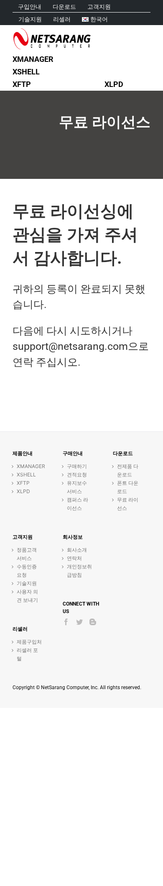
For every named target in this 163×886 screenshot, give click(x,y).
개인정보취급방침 (79, 570)
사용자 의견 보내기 (27, 595)
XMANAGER (29, 466)
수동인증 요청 (27, 570)
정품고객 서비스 (27, 554)
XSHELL (26, 474)
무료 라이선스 (127, 503)
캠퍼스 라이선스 (77, 503)
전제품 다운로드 (127, 470)
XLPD (23, 491)
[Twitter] (79, 622)
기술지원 (27, 583)
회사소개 (77, 550)
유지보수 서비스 (77, 487)
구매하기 (77, 466)
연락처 (74, 558)
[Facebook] (66, 622)
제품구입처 (29, 642)
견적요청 (77, 474)
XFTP (23, 483)
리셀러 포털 (27, 654)
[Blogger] (92, 622)
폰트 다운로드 (127, 487)
